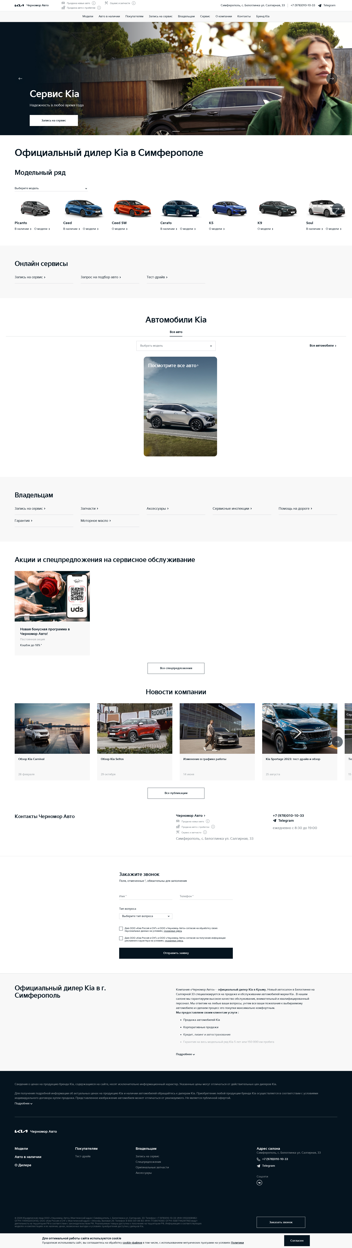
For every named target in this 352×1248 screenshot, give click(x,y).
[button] (157, 131)
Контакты (244, 16)
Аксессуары (144, 1173)
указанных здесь (173, 931)
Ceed (67, 223)
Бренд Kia (263, 16)
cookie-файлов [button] (132, 1242)
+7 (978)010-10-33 (303, 5)
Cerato (166, 223)
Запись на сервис (161, 16)
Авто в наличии (109, 16)
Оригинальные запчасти (152, 1167)
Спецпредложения (148, 1162)
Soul (309, 223)
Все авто (176, 332)
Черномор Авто (189, 816)
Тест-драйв (83, 1156)
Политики (237, 1242)
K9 (260, 223)
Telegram (329, 5)
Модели (87, 16)
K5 (211, 223)
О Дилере (23, 1165)
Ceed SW (119, 223)
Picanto (21, 223)
